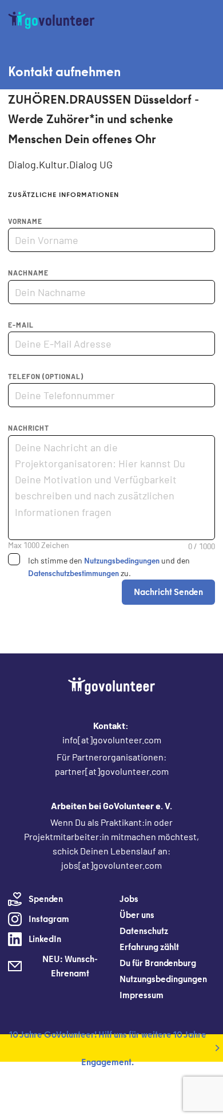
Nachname (28, 273)
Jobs (129, 898)
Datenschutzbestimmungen (73, 573)
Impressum (142, 994)
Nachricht (28, 428)
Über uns (137, 914)
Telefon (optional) (45, 376)
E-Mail (21, 325)
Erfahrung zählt (149, 946)
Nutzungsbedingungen (122, 560)
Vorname (25, 221)
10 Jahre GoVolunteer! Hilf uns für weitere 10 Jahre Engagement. (107, 1048)
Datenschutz (144, 930)
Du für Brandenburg (158, 962)
